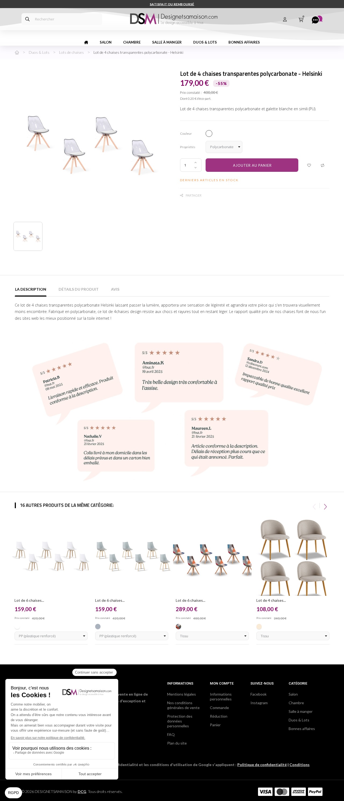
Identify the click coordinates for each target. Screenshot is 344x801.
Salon (293, 694)
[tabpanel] (51, 581)
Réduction (218, 716)
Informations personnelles (221, 696)
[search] (27, 19)
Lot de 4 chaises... (271, 600)
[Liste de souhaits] (309, 165)
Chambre (296, 702)
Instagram (259, 702)
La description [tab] (30, 289)
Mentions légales (181, 694)
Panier (215, 724)
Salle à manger (301, 711)
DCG (82, 791)
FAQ (171, 734)
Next (325, 505)
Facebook (258, 694)
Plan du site (177, 743)
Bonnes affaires (302, 728)
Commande (219, 707)
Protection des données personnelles (179, 721)
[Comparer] (322, 165)
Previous (314, 505)
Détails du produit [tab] (79, 289)
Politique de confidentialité (262, 764)
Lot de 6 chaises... (29, 600)
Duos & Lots (299, 720)
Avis (115, 289)
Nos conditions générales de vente (183, 705)
